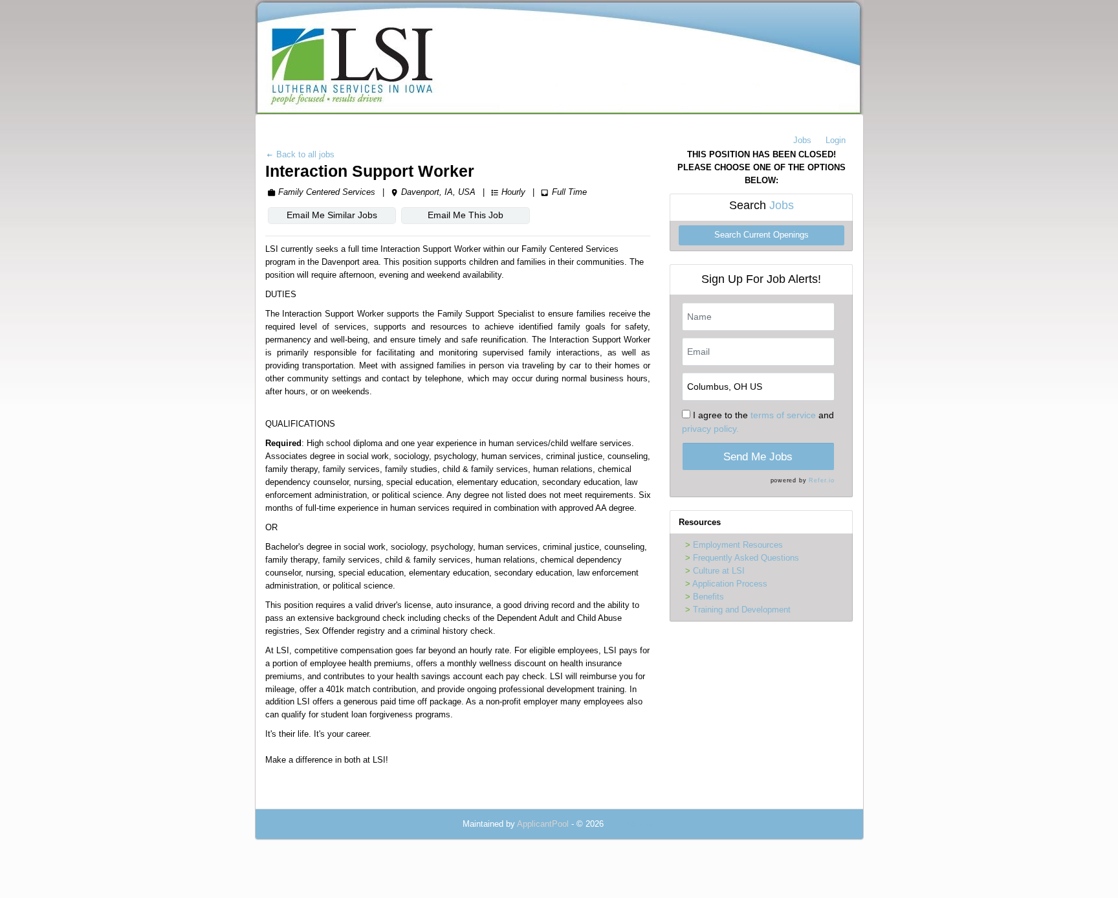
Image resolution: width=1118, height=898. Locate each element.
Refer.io (821, 480)
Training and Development (742, 609)
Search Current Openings (761, 235)
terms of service (783, 415)
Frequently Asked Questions (746, 558)
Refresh (641, 824)
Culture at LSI (719, 571)
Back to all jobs (304, 154)
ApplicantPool (543, 824)
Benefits (708, 596)
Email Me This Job (465, 215)
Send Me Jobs (758, 457)
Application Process (729, 584)
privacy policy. (710, 428)
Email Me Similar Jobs (332, 215)
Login (836, 140)
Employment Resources (738, 545)
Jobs (802, 140)
